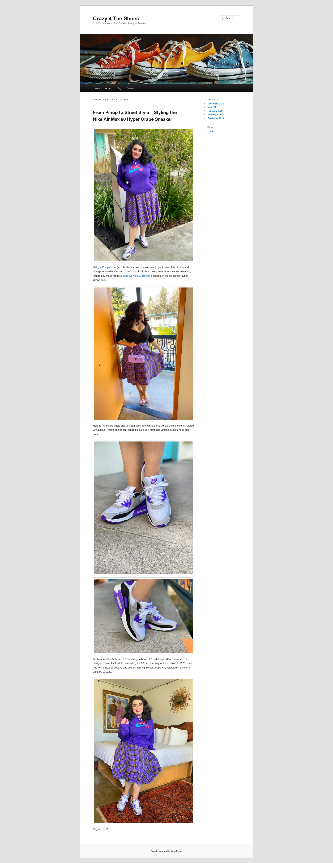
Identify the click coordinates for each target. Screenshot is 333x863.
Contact (130, 88)
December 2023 (215, 103)
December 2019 (215, 118)
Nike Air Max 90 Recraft (136, 275)
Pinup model (109, 267)
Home (97, 88)
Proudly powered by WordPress (166, 851)
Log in (210, 131)
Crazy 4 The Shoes (116, 18)
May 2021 (212, 107)
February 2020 (215, 110)
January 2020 (214, 114)
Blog (119, 88)
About (108, 88)
